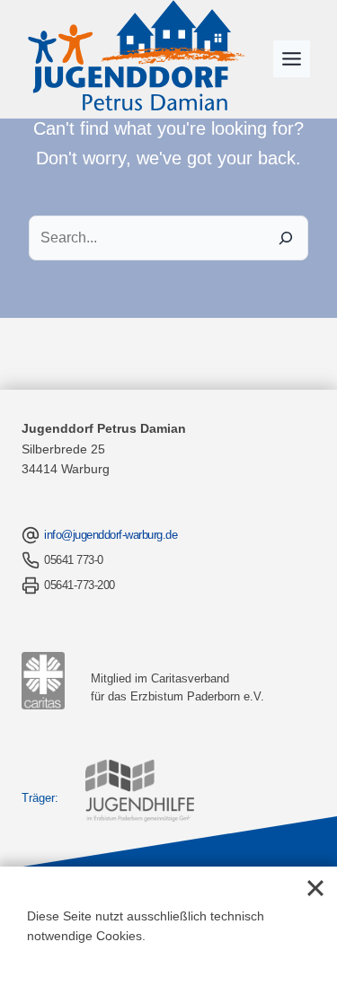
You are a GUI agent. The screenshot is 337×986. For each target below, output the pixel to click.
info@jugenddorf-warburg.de (110, 534)
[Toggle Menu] (291, 58)
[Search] (286, 238)
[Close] (315, 888)
